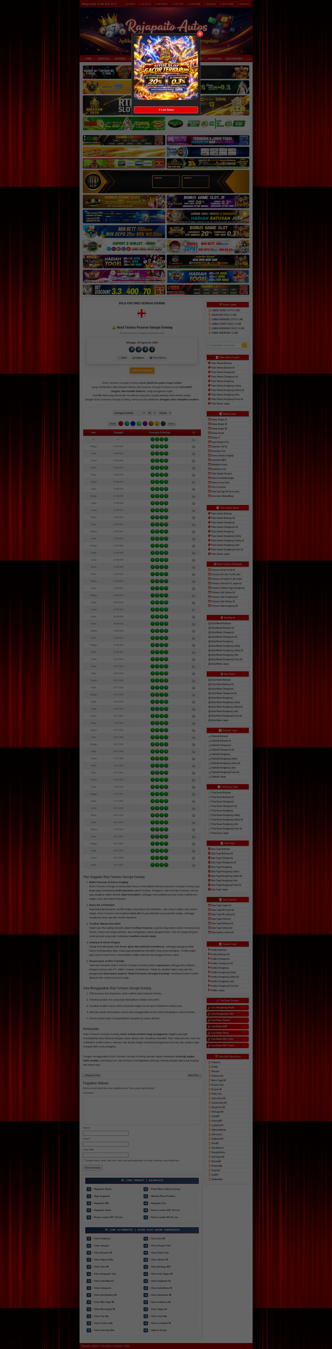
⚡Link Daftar (166, 109)
